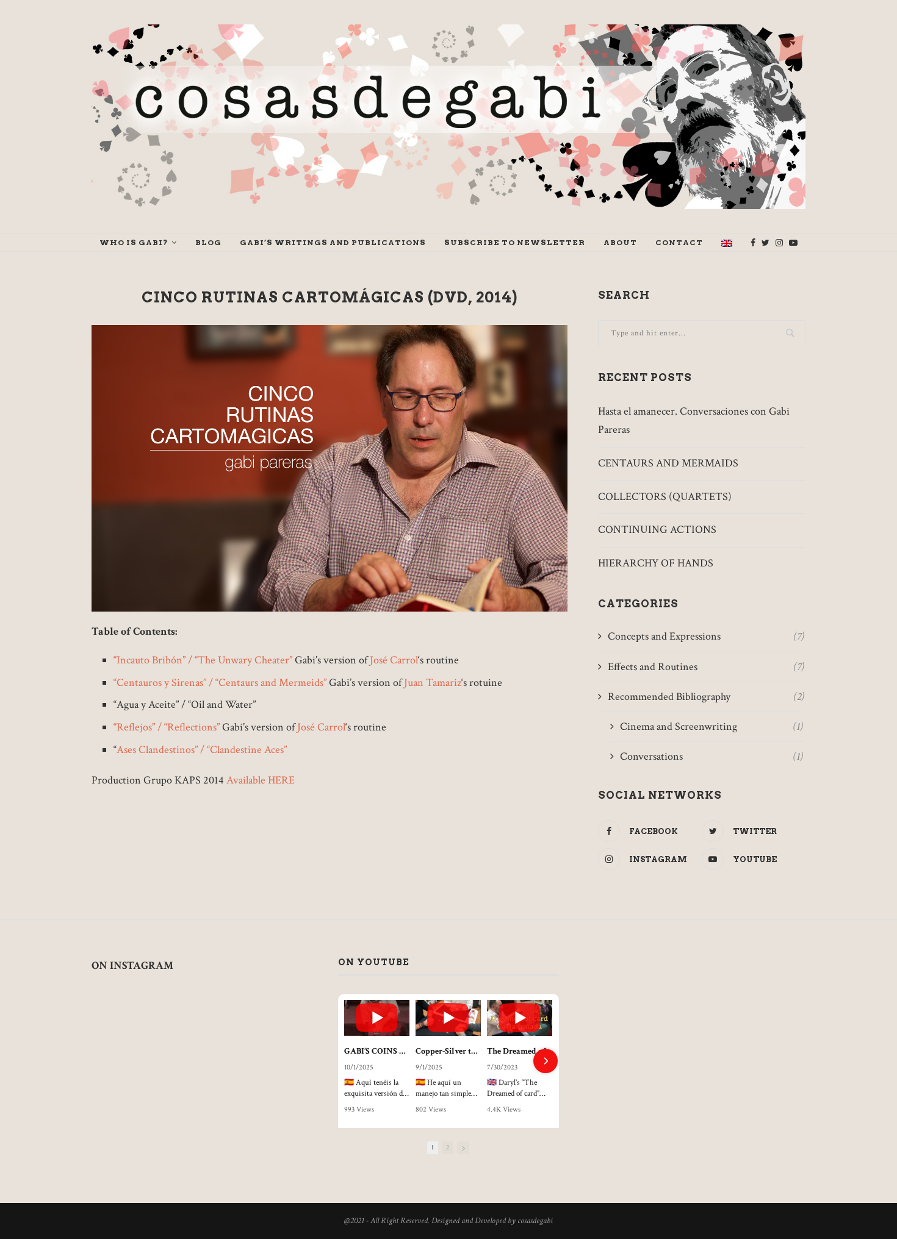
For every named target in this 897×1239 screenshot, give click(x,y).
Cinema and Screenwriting (711, 726)
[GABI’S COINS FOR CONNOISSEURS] (376, 1018)
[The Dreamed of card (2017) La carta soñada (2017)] (519, 1018)
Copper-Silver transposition (448, 1051)
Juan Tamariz (432, 683)
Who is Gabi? (133, 242)
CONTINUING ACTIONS (657, 530)
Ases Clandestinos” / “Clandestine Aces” (202, 750)
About (620, 242)
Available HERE (260, 780)
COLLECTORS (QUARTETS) (665, 497)
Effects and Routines (706, 667)
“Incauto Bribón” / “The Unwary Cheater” (202, 660)
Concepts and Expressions (706, 636)
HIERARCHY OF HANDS (655, 563)
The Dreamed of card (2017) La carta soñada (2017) (519, 1051)
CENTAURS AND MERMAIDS (668, 463)
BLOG (208, 242)
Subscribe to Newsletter (514, 242)
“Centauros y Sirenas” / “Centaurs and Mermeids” (219, 683)
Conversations (711, 756)
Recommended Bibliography (706, 697)
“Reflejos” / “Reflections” (166, 727)
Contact (679, 242)
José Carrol (394, 660)
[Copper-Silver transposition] (448, 1018)
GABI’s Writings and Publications (333, 242)
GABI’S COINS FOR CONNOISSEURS (376, 1051)
